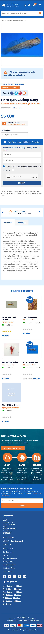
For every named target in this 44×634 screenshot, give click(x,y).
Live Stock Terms (9, 568)
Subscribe (22, 506)
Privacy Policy (8, 562)
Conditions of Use (9, 565)
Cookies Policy (8, 571)
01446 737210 (8, 538)
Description (8, 223)
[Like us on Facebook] (4, 576)
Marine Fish (8, 20)
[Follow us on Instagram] (14, 576)
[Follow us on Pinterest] (19, 576)
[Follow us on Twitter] (9, 576)
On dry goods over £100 (22, 213)
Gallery (5, 555)
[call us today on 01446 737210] (25, 5)
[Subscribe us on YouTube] (24, 576)
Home (2, 20)
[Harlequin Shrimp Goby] (22, 45)
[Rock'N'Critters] (10, 7)
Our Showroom (8, 552)
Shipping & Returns (10, 558)
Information (21, 222)
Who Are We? (8, 549)
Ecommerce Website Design (16, 630)
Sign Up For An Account (13, 448)
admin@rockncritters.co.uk (13, 541)
